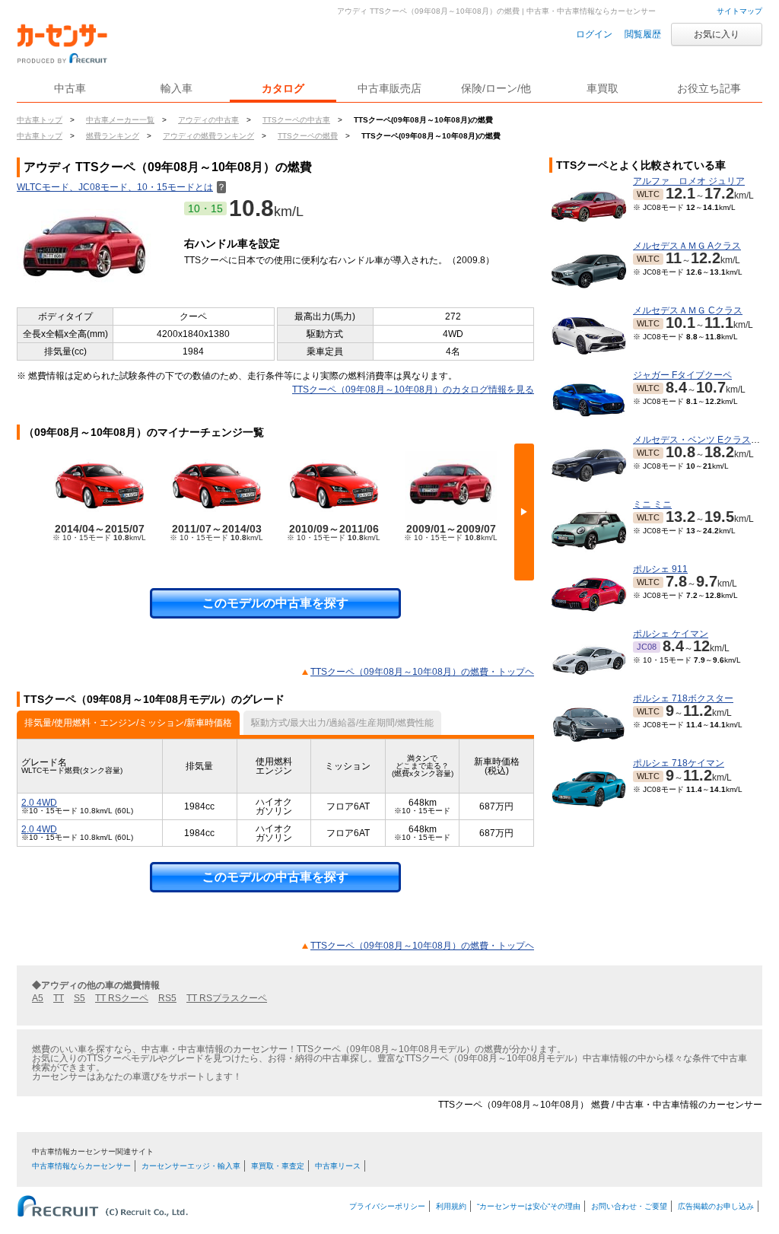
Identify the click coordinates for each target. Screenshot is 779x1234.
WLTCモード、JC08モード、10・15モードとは (121, 187)
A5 (37, 998)
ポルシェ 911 (660, 569)
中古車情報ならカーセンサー (81, 1166)
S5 (79, 998)
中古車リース (338, 1166)
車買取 (602, 88)
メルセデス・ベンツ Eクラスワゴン (705, 439)
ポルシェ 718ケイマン (678, 763)
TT (58, 998)
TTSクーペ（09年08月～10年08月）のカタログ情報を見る (413, 389)
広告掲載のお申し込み (716, 1206)
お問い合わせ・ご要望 (629, 1206)
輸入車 (176, 88)
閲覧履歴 (643, 34)
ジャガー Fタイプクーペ (682, 375)
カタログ (283, 88)
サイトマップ (739, 11)
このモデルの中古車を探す (275, 602)
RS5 (167, 998)
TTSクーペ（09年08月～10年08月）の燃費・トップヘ (422, 671)
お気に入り (716, 34)
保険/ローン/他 (496, 88)
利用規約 (451, 1206)
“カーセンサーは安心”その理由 (528, 1206)
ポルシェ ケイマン (670, 633)
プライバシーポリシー (387, 1206)
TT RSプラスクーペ (226, 998)
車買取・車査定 (277, 1166)
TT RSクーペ (121, 998)
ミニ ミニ (652, 504)
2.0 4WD (39, 802)
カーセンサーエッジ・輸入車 (190, 1166)
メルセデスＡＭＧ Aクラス (687, 245)
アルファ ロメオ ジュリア (689, 181)
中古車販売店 (389, 88)
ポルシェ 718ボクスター (683, 698)
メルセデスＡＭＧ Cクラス (687, 310)
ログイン (594, 34)
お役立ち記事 (709, 88)
